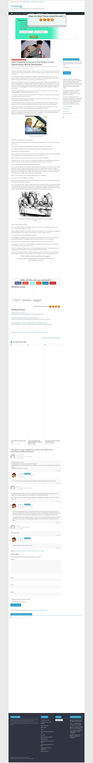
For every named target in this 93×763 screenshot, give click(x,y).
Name (12, 577)
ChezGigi (16, 6)
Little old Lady (55, 66)
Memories (43, 735)
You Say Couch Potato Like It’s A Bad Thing (52, 441)
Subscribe (67, 73)
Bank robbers (33, 66)
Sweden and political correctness (17, 68)
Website (12, 592)
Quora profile (65, 111)
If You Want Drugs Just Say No (18, 441)
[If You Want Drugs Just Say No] (16, 345)
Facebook (18, 283)
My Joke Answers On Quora (46, 737)
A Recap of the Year (45, 720)
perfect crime (40, 71)
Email (11, 584)
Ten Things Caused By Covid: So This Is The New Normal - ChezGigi (29, 550)
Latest (42, 729)
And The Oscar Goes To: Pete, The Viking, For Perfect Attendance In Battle (28, 322)
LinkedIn (45, 283)
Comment (12, 559)
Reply (58, 471)
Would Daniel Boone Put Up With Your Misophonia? (75, 736)
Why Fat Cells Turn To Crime (18, 312)
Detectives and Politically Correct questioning (44, 66)
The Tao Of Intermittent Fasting (51, 338)
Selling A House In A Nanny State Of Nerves (35, 1)
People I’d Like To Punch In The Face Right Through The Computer (29, 332)
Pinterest (52, 283)
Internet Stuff (43, 727)
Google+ (25, 283)
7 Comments (26, 66)
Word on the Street (45, 751)
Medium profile (66, 108)
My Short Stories (44, 739)
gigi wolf (20, 66)
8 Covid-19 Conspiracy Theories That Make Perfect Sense (25, 317)
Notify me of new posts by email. (19, 601)
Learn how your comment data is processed (37, 610)
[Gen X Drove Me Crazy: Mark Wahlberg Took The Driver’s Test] (36, 345)
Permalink (20, 458)
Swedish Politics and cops (28, 68)
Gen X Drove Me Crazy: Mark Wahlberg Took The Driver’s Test (35, 442)
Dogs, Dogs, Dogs (44, 725)
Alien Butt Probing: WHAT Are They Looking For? (76, 731)
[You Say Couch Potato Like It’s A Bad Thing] (53, 345)
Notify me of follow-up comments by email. (21, 599)
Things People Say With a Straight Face (19, 59)
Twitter (32, 283)
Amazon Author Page (67, 106)
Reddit (38, 283)
